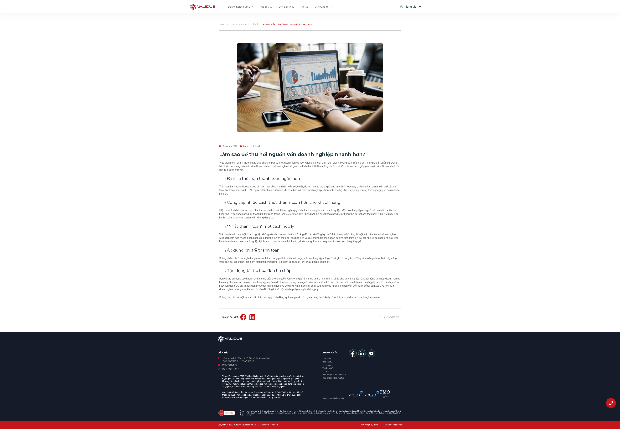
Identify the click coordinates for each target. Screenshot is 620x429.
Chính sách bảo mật (394, 425)
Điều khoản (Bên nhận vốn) (334, 375)
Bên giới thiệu (286, 6)
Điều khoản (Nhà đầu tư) (333, 378)
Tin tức (304, 6)
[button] (243, 317)
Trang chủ (223, 24)
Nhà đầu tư (265, 6)
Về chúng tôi (322, 6)
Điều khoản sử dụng (369, 425)
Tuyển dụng (327, 365)
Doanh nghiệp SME (239, 6)
